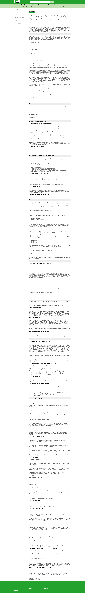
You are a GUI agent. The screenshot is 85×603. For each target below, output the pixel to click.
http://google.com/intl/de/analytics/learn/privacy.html (38, 394)
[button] (64, 6)
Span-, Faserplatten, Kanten (23, 4)
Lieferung (44, 585)
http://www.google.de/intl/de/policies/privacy (36, 395)
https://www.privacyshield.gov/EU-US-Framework (46, 374)
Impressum (30, 588)
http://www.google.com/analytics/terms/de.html (37, 393)
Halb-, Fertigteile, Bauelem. (40, 4)
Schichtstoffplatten (32, 4)
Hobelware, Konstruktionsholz (19, 6)
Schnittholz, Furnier (42, 6)
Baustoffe (26, 6)
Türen (29, 6)
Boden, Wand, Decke (34, 6)
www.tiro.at (34, 117)
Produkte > (16, 4)
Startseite (15, 9)
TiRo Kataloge (45, 588)
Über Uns (30, 585)
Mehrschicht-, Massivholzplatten (59, 4)
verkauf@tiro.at (16, 590)
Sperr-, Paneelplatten (49, 4)
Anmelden (69, 6)
